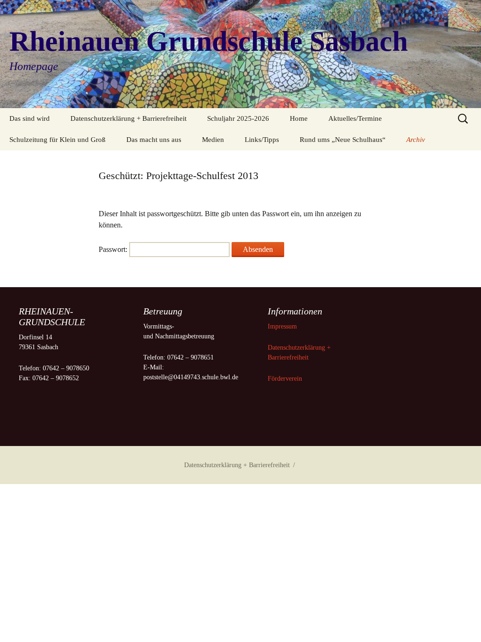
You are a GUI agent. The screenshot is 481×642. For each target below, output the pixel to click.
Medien (213, 139)
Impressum (283, 326)
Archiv (415, 139)
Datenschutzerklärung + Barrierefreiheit (128, 118)
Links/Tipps (262, 139)
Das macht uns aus (153, 139)
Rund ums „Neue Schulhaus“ (343, 139)
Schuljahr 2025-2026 (238, 118)
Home (299, 118)
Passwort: (114, 249)
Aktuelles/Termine (355, 118)
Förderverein (285, 378)
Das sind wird (29, 118)
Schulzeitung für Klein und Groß (57, 139)
